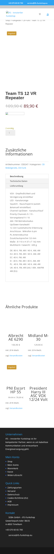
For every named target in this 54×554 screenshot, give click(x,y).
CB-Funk (26, 20)
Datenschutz (13, 494)
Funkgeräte (16, 20)
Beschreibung (16, 176)
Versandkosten (16, 355)
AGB (9, 501)
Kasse (10, 471)
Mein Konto (13, 465)
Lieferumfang (16, 185)
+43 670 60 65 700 (14, 529)
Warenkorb (12, 468)
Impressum (12, 504)
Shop (7, 20)
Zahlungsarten (14, 487)
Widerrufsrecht (14, 475)
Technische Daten (18, 181)
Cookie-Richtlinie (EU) (17, 498)
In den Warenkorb (20, 139)
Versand (11, 491)
